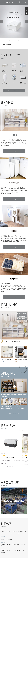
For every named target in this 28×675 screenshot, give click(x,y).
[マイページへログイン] (20, 2)
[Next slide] (26, 21)
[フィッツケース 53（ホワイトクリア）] (14, 325)
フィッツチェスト (8, 359)
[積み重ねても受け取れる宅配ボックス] (21, 352)
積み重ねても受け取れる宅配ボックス (22, 360)
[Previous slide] (1, 21)
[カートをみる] (26, 2)
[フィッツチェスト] (7, 352)
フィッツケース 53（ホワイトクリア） (15, 341)
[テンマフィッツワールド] (9, 2)
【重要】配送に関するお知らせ (8, 44)
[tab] (9, 40)
